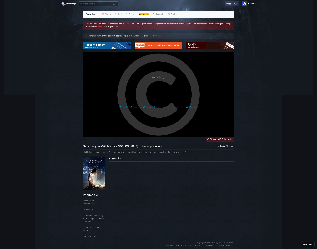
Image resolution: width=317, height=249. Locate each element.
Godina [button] (173, 14)
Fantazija (221, 146)
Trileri (231, 146)
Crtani (131, 14)
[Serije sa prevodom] (210, 45)
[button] (249, 3)
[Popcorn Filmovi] (107, 45)
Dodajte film (231, 3)
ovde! (100, 26)
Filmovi (108, 14)
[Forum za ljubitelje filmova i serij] (159, 45)
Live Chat (308, 244)
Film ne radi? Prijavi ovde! (220, 139)
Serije (120, 14)
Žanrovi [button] (159, 14)
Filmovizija (71, 3)
